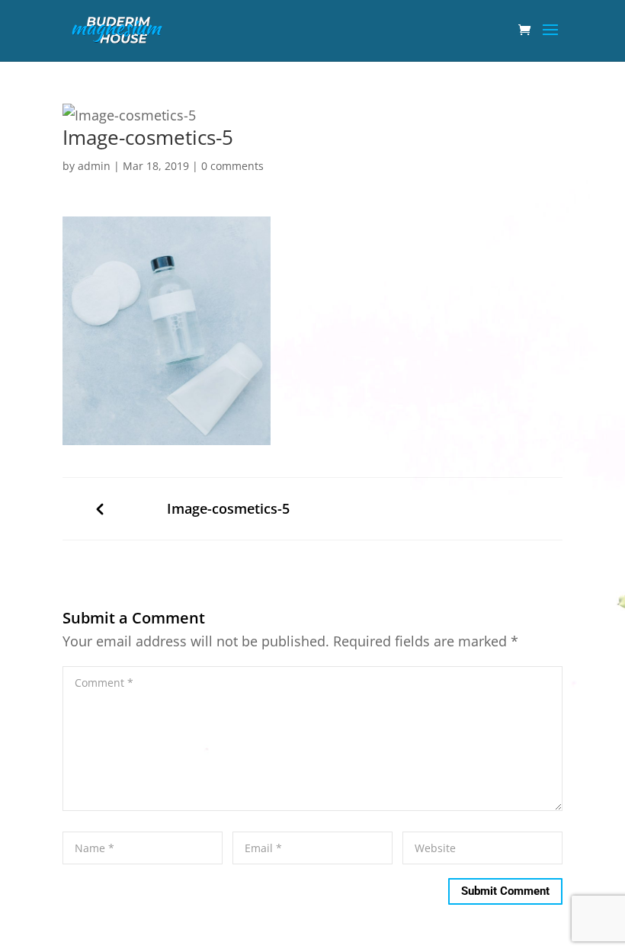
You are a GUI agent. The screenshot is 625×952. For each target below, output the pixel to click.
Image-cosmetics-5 (228, 509)
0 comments (232, 166)
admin (94, 166)
